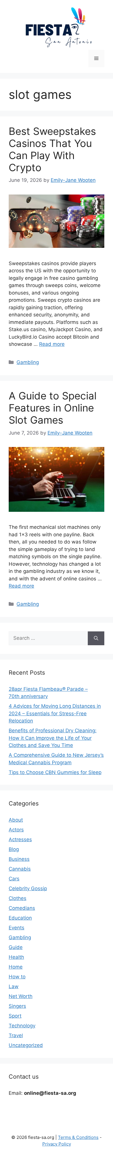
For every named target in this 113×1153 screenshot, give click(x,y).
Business (19, 859)
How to (17, 977)
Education (20, 918)
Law (14, 986)
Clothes (17, 898)
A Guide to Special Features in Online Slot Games (52, 408)
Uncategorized (26, 1045)
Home (16, 967)
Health (16, 957)
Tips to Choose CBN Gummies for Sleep (55, 772)
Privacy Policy (56, 1144)
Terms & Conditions (78, 1137)
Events (16, 928)
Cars (14, 879)
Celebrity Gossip (28, 888)
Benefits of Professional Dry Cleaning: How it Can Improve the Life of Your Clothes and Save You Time (52, 738)
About (16, 820)
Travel (16, 1035)
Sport (15, 1016)
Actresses (20, 839)
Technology (22, 1026)
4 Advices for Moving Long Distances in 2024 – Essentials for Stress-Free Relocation (55, 713)
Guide (16, 947)
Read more (52, 344)
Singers (17, 1006)
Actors (16, 830)
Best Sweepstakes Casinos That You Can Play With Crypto (52, 149)
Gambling (28, 362)
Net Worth (20, 996)
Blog (14, 849)
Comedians (22, 908)
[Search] (96, 638)
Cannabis (20, 869)
